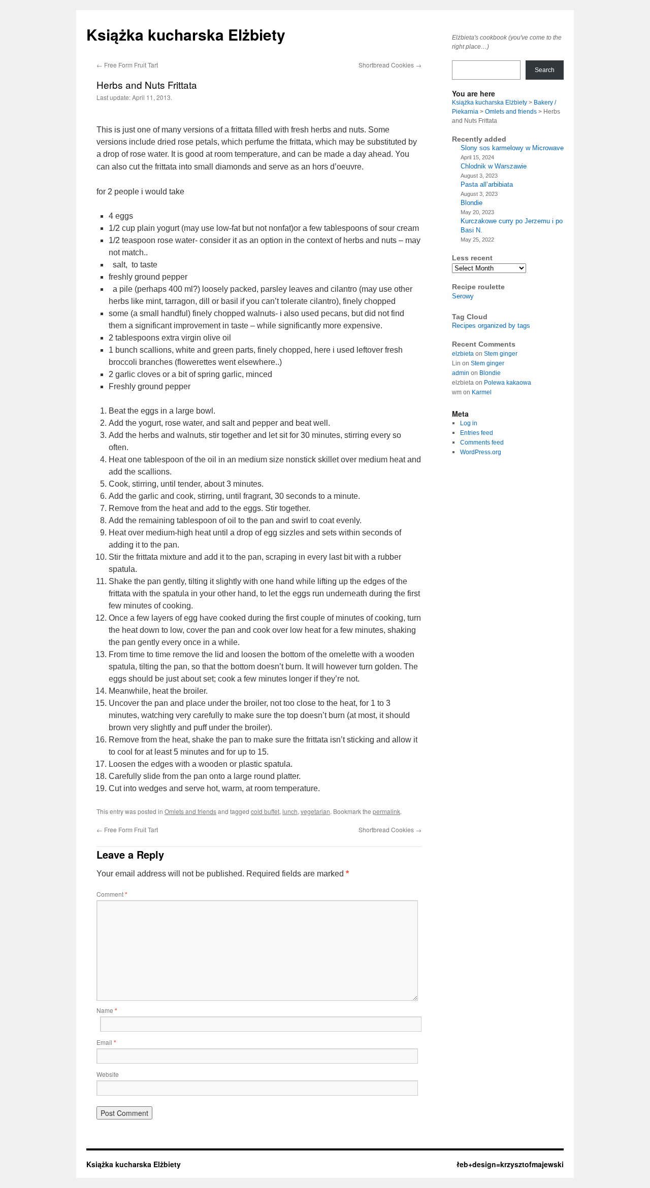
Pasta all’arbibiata (487, 184)
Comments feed (482, 442)
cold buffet (265, 811)
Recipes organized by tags (491, 325)
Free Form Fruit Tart (127, 64)
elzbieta (463, 353)
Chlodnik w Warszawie (494, 166)
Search (545, 70)
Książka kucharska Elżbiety (185, 34)
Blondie (471, 203)
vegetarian (315, 811)
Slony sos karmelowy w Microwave (512, 148)
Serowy (463, 296)
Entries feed (476, 432)
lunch (290, 811)
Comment (111, 894)
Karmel (482, 392)
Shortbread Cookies (390, 64)
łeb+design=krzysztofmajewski (510, 1164)
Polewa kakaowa (507, 382)
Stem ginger (500, 353)
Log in (468, 423)
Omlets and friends (190, 811)
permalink (386, 811)
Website (107, 1074)
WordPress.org (480, 452)
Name (106, 1010)
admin (460, 373)
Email (106, 1042)
